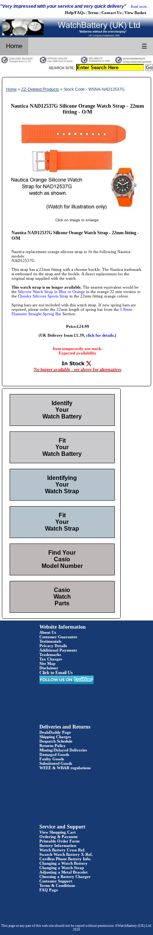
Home (14, 46)
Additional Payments (58, 650)
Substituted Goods (55, 763)
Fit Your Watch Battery (62, 447)
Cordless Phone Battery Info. (65, 859)
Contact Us (111, 12)
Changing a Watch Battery (63, 863)
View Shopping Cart (57, 832)
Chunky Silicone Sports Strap (43, 296)
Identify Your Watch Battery (62, 410)
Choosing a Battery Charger (65, 876)
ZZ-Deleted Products (40, 89)
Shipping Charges (55, 736)
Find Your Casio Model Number (62, 559)
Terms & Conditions (57, 885)
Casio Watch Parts (62, 596)
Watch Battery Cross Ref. (62, 850)
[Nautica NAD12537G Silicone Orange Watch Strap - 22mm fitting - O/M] (77, 212)
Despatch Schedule (55, 741)
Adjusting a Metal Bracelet (63, 872)
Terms (93, 12)
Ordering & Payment (58, 836)
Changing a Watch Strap (61, 867)
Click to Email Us (56, 672)
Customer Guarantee (58, 637)
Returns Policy (52, 745)
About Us (47, 632)
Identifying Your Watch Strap (62, 484)
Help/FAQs (75, 12)
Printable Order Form (59, 841)
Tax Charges (50, 659)
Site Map (47, 663)
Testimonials (50, 641)
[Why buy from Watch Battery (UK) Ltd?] (76, 62)
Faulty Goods (51, 759)
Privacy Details (53, 645)
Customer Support (55, 881)
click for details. (100, 335)
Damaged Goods (54, 754)
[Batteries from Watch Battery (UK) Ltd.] (76, 36)
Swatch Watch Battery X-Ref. (66, 854)
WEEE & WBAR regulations (65, 768)
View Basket (135, 12)
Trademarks (50, 654)
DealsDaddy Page (55, 732)
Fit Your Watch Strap (62, 522)
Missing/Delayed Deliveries (63, 750)
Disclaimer (48, 668)
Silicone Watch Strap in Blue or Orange (51, 291)
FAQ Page (48, 890)
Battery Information (57, 845)
